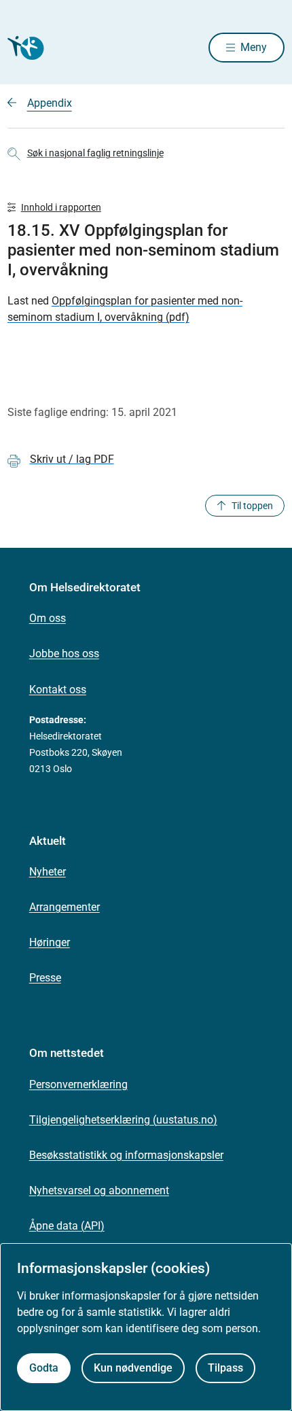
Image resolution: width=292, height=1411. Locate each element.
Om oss (47, 618)
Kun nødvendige (133, 1367)
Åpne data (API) (67, 1225)
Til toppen (252, 505)
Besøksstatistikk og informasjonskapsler (126, 1155)
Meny (253, 47)
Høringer (49, 942)
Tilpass (225, 1367)
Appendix (49, 103)
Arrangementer (64, 907)
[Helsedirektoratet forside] (23, 48)
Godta (43, 1367)
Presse (45, 977)
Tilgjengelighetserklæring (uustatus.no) (123, 1119)
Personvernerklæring (78, 1084)
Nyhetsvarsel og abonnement (99, 1190)
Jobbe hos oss (64, 653)
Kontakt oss (57, 689)
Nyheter (47, 871)
